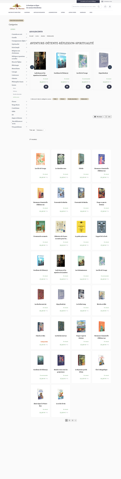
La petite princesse (81, 236)
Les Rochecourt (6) (40, 304)
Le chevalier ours (60, 168)
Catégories (13, 24)
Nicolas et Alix (101, 304)
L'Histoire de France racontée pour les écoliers (60, 238)
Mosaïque (99, 116)
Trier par (32, 130)
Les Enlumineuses (81, 270)
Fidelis (81, 168)
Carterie (27, 12)
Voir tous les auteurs (16, 20)
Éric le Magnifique (101, 370)
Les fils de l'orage (82, 73)
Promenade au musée (40, 236)
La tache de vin (60, 404)
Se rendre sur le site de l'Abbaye (88, 1)
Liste (109, 116)
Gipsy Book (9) (103, 73)
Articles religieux (39, 12)
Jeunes (43, 36)
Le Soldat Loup (81, 304)
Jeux (91, 12)
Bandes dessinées (17, 94)
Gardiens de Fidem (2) (40, 370)
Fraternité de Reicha (60, 202)
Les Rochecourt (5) (61, 336)
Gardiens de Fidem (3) (61, 73)
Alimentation (53, 12)
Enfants (15, 91)
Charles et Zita (40, 336)
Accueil (31, 36)
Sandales (83, 12)
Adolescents (16, 97)
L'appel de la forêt (101, 236)
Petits (14, 88)
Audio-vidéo (72, 12)
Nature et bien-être (14, 12)
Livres (63, 12)
